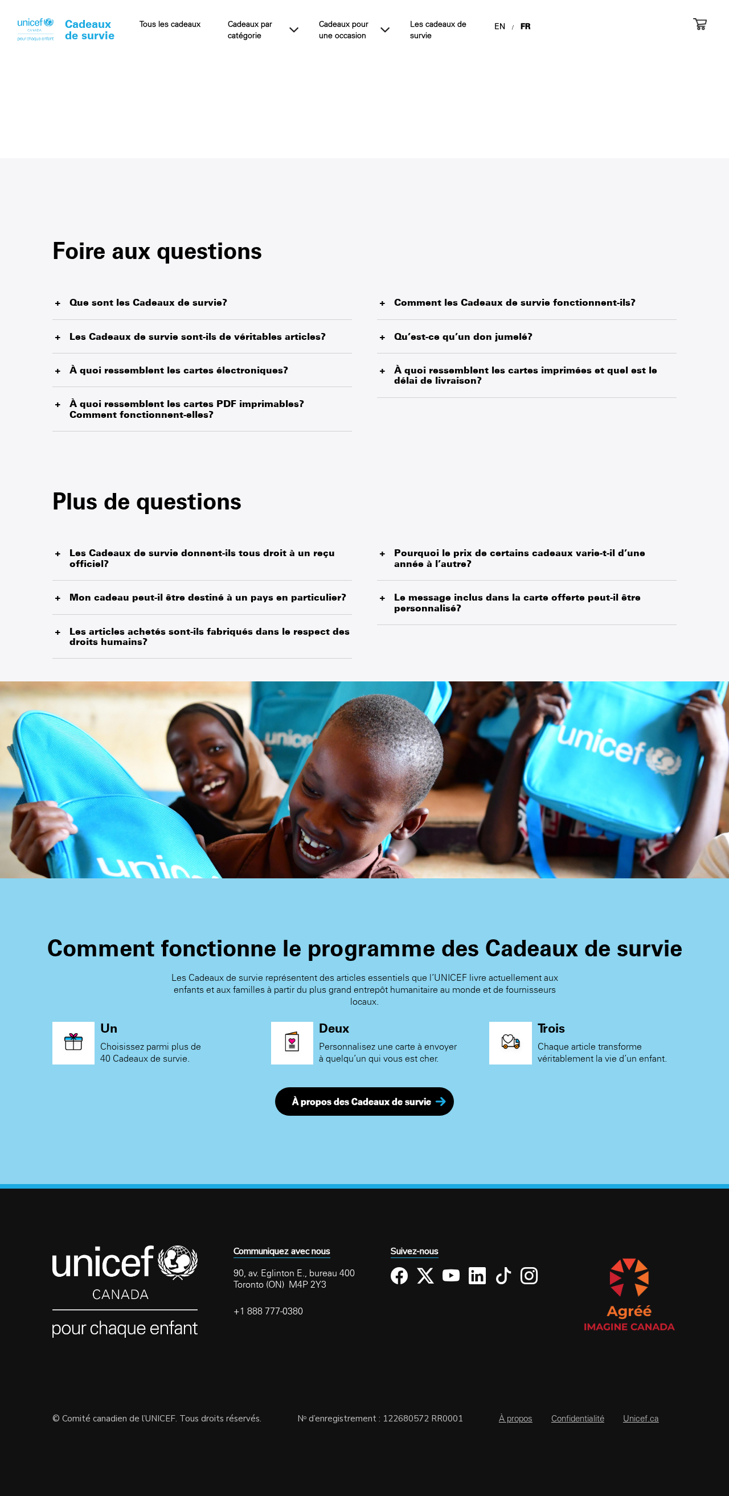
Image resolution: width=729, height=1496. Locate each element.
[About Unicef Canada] (125, 1335)
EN (499, 26)
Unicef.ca (641, 1418)
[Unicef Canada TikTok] (504, 1284)
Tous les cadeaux (170, 24)
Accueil (36, 30)
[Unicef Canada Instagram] (529, 1284)
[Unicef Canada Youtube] (451, 1284)
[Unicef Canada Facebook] (399, 1284)
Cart (700, 23)
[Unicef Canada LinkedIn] (477, 1284)
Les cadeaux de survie (438, 29)
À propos (516, 1418)
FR (525, 26)
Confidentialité (577, 1418)
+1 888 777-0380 (268, 1311)
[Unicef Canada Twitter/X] (426, 1284)
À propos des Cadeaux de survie (361, 1101)
